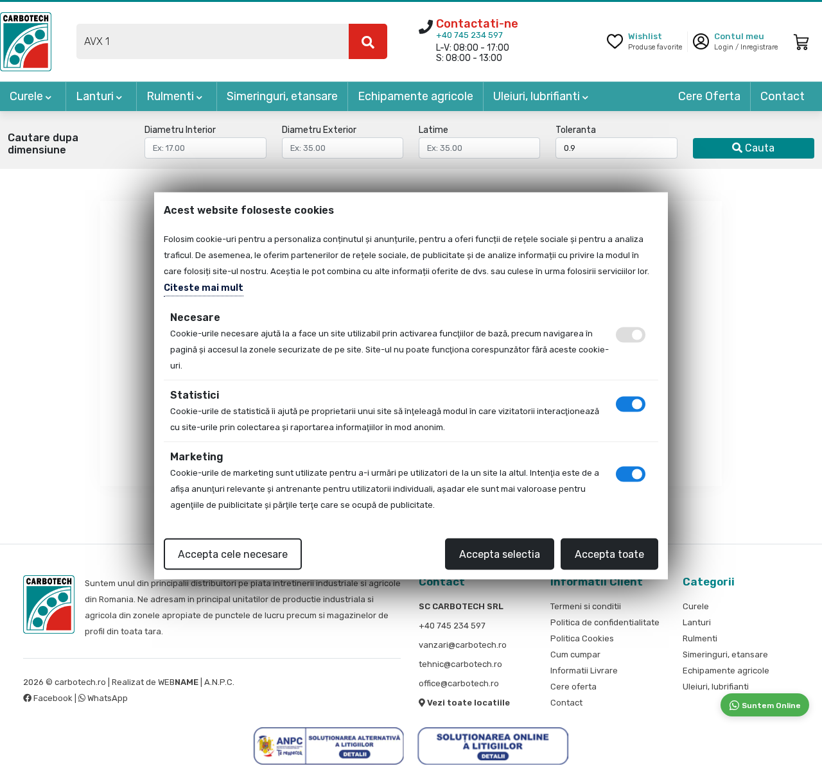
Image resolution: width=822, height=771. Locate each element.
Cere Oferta (709, 96)
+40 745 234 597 (469, 35)
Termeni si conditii (585, 606)
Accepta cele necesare (233, 554)
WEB (178, 682)
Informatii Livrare (584, 670)
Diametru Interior (180, 130)
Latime (433, 130)
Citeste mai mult (203, 287)
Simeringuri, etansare (282, 96)
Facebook (52, 698)
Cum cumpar (575, 654)
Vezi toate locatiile (467, 702)
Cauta (758, 148)
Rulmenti (171, 96)
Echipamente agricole (415, 96)
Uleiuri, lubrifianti (537, 96)
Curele (28, 96)
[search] (368, 41)
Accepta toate (609, 554)
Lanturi (96, 96)
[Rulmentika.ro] (25, 41)
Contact (782, 96)
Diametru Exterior (319, 130)
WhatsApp (106, 698)
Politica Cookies (582, 638)
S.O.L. (247, 682)
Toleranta (575, 130)
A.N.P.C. (219, 682)
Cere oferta (573, 686)
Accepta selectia (499, 554)
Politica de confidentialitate (605, 622)
